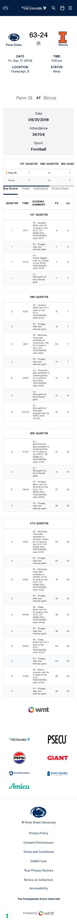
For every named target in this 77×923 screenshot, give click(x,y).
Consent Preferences (38, 843)
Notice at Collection (38, 880)
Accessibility (39, 888)
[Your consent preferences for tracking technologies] (7, 916)
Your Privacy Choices (38, 870)
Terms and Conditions (38, 852)
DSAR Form (39, 861)
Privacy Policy (38, 833)
